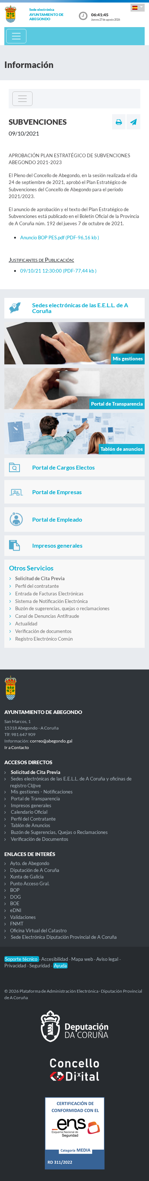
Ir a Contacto (16, 747)
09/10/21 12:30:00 (58, 271)
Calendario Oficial (29, 812)
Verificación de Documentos (39, 839)
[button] (138, 7)
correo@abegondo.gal (51, 741)
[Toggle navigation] (16, 36)
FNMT (17, 924)
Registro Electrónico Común (44, 639)
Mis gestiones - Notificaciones (42, 792)
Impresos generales (31, 805)
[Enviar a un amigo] (133, 121)
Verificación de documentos (43, 631)
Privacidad (15, 965)
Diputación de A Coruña (34, 870)
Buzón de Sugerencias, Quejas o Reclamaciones (59, 832)
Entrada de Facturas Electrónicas (49, 593)
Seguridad (40, 965)
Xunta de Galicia (27, 877)
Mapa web (82, 959)
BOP (15, 890)
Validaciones (23, 917)
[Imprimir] (118, 121)
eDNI (15, 910)
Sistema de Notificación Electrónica (51, 601)
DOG (15, 897)
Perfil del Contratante (33, 819)
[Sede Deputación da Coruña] (74, 1032)
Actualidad (26, 623)
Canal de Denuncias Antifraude (47, 616)
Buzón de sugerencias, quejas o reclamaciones (62, 608)
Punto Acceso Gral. (30, 883)
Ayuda (60, 965)
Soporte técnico (21, 959)
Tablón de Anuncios (30, 825)
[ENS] (74, 1139)
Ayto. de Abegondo (29, 863)
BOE (15, 903)
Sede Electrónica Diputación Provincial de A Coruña (64, 937)
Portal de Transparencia (35, 798)
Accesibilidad (55, 959)
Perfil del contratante (37, 586)
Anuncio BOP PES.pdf (59, 237)
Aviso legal (107, 959)
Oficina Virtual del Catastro (38, 930)
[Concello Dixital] (74, 1075)
